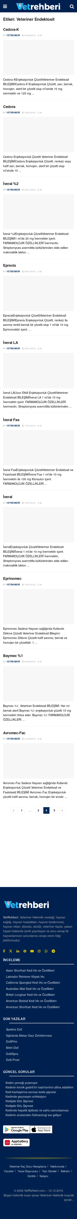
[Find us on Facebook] (4, 951)
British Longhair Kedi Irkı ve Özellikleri (30, 995)
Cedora (9, 106)
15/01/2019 (30, 502)
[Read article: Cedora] (38, 134)
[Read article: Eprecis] (38, 293)
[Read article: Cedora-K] (38, 57)
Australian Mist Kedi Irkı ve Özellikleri (30, 989)
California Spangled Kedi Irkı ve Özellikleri (33, 982)
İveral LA (10, 342)
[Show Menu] (5, 6)
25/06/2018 (30, 661)
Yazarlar (9, 1171)
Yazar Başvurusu (28, 1171)
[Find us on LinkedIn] (17, 951)
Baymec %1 (13, 655)
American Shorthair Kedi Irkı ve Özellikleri (33, 1007)
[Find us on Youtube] (32, 951)
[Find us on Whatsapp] (46, 951)
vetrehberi (13, 35)
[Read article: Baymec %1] (38, 684)
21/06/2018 (30, 738)
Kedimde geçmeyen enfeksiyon (26, 1096)
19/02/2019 (30, 112)
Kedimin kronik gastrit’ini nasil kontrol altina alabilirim (40, 1087)
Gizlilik (32, 1176)
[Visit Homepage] (38, 6)
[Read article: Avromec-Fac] (38, 761)
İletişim (44, 1176)
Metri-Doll (12, 1048)
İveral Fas (11, 419)
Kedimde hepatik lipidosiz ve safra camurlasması (37, 1110)
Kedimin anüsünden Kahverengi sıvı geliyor (33, 1115)
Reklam (65, 1171)
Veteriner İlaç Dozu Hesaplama (27, 1166)
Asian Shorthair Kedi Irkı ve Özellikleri (30, 970)
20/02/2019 (30, 35)
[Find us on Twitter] (10, 951)
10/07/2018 (30, 584)
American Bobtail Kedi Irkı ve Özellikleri (31, 1001)
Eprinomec (12, 578)
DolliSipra (12, 1054)
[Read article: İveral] (38, 525)
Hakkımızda (57, 1166)
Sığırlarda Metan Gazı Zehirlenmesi (29, 1035)
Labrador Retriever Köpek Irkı (25, 976)
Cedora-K (11, 29)
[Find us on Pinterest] (24, 951)
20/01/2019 (30, 271)
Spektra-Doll (14, 1029)
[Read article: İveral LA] (38, 370)
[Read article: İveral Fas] (38, 447)
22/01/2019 (30, 189)
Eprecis (9, 265)
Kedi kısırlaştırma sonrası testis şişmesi (31, 1092)
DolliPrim (11, 1041)
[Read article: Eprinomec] (38, 606)
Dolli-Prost (12, 1060)
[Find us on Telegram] (53, 951)
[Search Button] (72, 6)
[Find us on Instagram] (39, 951)
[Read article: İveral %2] (38, 212)
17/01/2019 (30, 425)
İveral (7, 496)
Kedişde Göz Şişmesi (19, 1101)
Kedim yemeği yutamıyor (22, 1083)
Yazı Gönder (49, 1171)
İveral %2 (10, 183)
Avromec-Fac (14, 732)
